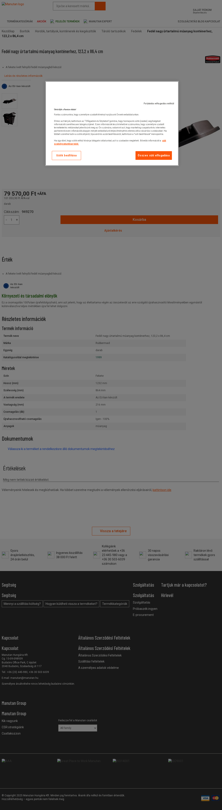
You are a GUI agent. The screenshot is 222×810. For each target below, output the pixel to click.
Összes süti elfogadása (154, 155)
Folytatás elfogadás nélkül (159, 103)
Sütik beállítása (66, 155)
